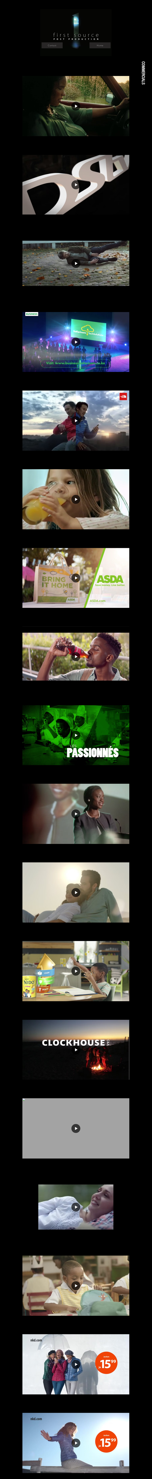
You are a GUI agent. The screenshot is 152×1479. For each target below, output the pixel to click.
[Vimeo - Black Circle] (146, 740)
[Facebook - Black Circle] (146, 732)
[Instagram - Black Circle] (146, 749)
